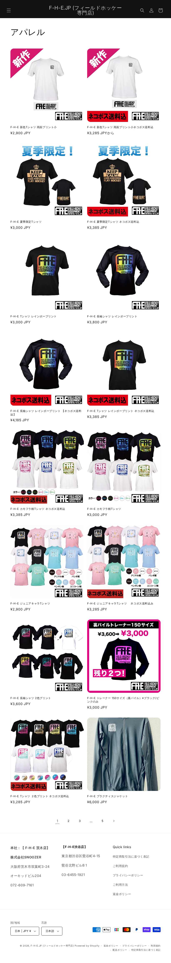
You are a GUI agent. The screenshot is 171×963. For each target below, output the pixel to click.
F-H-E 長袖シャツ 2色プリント (30, 698)
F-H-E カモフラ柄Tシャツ (104, 508)
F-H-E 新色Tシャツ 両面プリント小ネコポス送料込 (120, 127)
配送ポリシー (120, 949)
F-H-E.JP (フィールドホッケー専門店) (52, 945)
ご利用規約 (120, 866)
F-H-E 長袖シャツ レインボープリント (112, 316)
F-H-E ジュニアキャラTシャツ (30, 603)
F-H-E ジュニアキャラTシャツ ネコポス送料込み (120, 603)
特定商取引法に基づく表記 (131, 856)
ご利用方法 (120, 884)
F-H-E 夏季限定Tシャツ (25, 221)
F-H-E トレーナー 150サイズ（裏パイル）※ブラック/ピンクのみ (123, 699)
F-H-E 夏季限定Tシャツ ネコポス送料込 (113, 221)
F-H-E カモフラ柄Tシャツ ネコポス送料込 (37, 508)
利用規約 (156, 945)
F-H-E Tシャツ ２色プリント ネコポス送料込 (39, 796)
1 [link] (57, 821)
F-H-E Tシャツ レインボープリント (33, 316)
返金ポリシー (122, 894)
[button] (8, 10)
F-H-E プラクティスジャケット (107, 796)
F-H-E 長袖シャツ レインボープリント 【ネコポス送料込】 (45, 412)
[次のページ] (113, 820)
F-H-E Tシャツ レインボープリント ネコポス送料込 (120, 411)
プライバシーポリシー (128, 875)
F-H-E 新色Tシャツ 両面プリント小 (33, 127)
